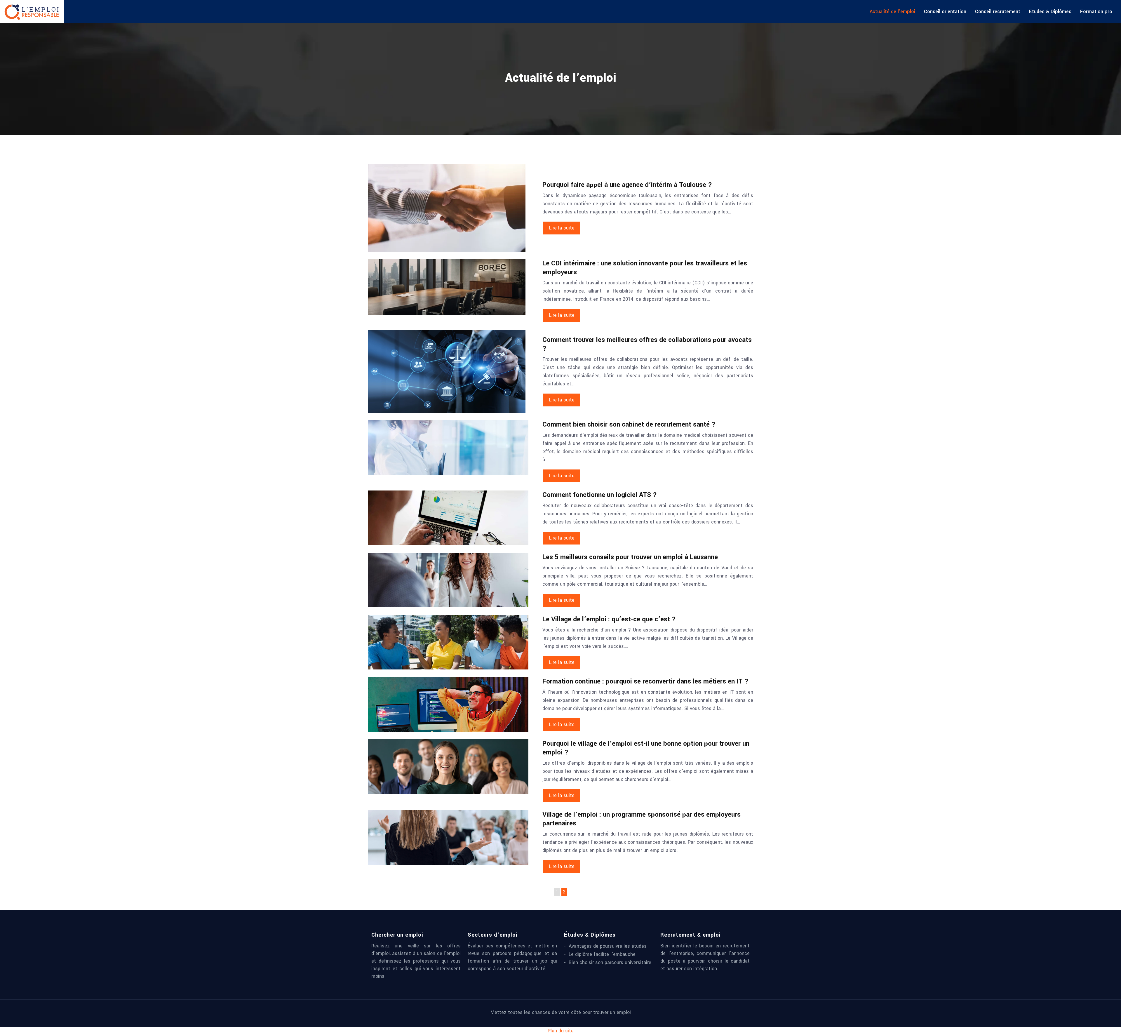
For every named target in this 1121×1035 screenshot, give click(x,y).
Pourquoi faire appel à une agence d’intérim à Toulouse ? (627, 184)
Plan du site (561, 1030)
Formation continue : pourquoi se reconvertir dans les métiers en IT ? (645, 681)
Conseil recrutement (997, 11)
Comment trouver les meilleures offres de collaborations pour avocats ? (647, 344)
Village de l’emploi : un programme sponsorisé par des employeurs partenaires (641, 819)
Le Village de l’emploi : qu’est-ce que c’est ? (609, 619)
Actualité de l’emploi (892, 11)
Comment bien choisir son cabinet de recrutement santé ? (629, 424)
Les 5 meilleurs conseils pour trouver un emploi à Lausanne (630, 557)
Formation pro (1096, 11)
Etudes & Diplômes (1050, 11)
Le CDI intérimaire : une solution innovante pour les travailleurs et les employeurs (644, 268)
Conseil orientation (945, 11)
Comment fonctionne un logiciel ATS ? (599, 495)
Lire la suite (562, 228)
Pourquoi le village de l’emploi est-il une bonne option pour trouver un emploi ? (645, 748)
